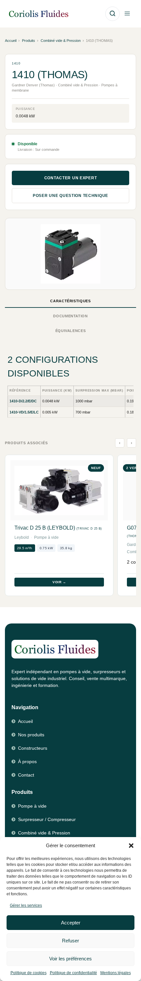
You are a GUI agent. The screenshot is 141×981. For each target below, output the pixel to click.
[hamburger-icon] (127, 14)
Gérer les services (26, 905)
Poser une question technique (70, 195)
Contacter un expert (70, 178)
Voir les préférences (70, 958)
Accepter (70, 922)
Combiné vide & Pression (61, 41)
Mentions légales (115, 973)
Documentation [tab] (70, 316)
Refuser (70, 940)
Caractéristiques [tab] (70, 301)
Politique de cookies (28, 973)
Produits (28, 41)
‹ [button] (120, 443)
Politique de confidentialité (73, 973)
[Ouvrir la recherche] (112, 14)
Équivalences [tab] (70, 331)
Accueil (10, 41)
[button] (131, 845)
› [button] (131, 443)
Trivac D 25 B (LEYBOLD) (58, 528)
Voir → (59, 582)
